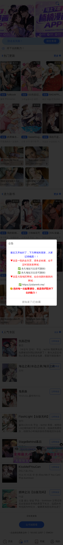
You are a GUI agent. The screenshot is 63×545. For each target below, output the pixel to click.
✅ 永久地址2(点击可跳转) (31, 272)
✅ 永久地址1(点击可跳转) (31, 268)
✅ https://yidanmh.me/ (32, 284)
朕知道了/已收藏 (31, 301)
